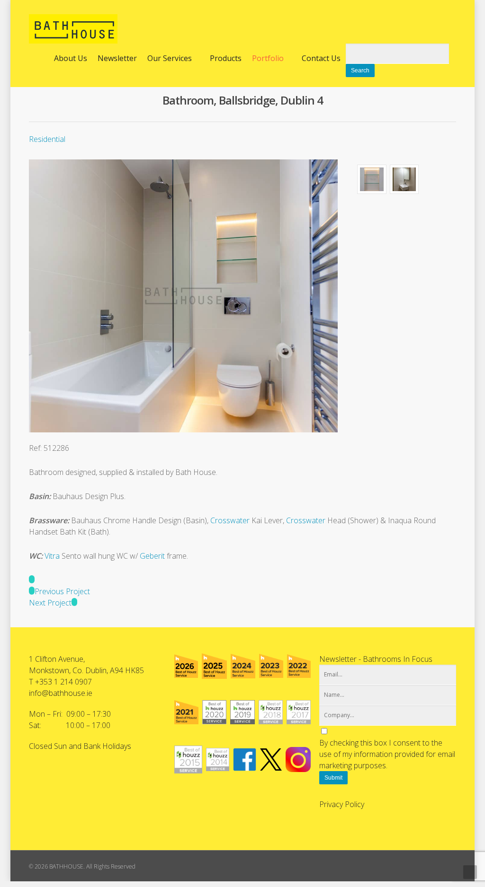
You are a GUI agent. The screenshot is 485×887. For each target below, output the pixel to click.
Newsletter (117, 58)
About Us (70, 58)
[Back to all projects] (32, 580)
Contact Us (321, 58)
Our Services (169, 58)
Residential (47, 139)
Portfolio (268, 58)
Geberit (152, 556)
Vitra (52, 556)
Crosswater (230, 520)
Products (226, 58)
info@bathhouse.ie (60, 693)
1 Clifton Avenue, (57, 659)
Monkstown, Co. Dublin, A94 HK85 (86, 670)
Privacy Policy (341, 804)
